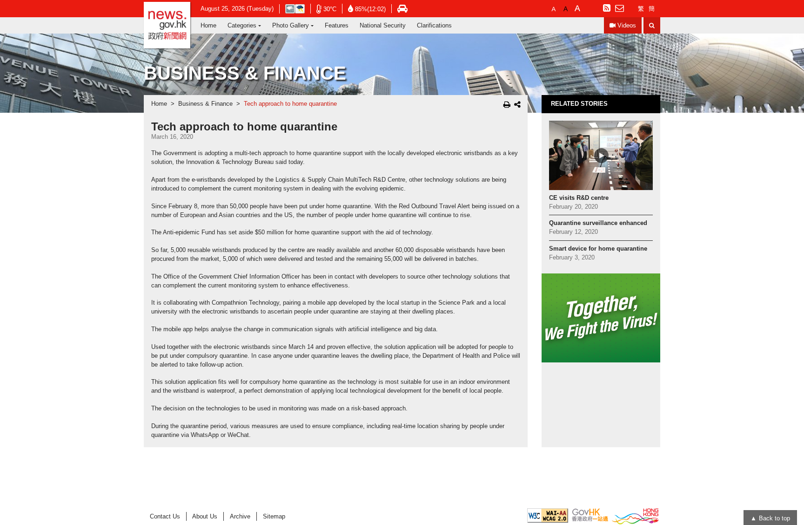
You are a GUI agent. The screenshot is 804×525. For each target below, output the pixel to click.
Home (208, 25)
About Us (204, 516)
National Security (383, 25)
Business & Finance (205, 104)
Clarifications (434, 25)
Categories (242, 25)
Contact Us (165, 516)
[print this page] (506, 104)
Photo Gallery (290, 25)
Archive (240, 516)
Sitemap (274, 516)
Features (336, 25)
